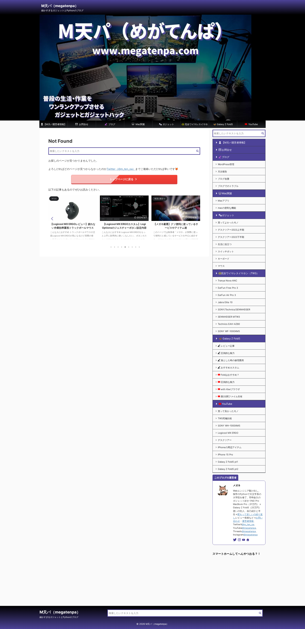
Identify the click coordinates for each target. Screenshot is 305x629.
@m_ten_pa (248, 524)
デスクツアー (225, 440)
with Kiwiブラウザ (230, 389)
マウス (221, 265)
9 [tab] (139, 247)
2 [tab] (114, 247)
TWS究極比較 (225, 418)
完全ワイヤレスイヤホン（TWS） (196, 125)
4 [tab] (121, 247)
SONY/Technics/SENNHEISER (234, 309)
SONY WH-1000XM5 (229, 425)
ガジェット (168, 124)
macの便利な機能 (227, 207)
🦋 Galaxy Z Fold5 (223, 124)
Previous (51, 218)
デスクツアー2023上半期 (231, 229)
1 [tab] (111, 247)
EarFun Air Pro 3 (227, 295)
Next (197, 218)
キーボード (223, 258)
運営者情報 (248, 521)
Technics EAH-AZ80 (229, 324)
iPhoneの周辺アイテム (229, 447)
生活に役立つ (225, 244)
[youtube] (244, 539)
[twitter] (235, 539)
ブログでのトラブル (228, 186)
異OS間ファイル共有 (231, 396)
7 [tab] (132, 247)
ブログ (111, 124)
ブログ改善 (223, 178)
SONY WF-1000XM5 (229, 331)
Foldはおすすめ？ (230, 374)
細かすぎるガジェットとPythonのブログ (59, 617)
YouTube (253, 124)
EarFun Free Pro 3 (228, 287)
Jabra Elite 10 (225, 302)
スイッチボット (226, 251)
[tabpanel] (72, 219)
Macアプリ (223, 200)
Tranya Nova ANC (227, 280)
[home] (248, 540)
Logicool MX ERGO (228, 432)
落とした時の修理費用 (232, 360)
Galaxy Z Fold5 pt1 (228, 461)
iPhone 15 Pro (225, 454)
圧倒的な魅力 (228, 353)
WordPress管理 (226, 164)
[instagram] (239, 539)
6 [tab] (128, 247)
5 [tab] (125, 247)
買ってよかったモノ (228, 222)
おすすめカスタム (230, 367)
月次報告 (222, 171)
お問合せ (83, 124)
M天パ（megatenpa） (59, 6)
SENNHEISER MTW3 (229, 316)
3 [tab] (118, 247)
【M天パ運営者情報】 (55, 124)
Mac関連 (140, 124)
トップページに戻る (121, 179)
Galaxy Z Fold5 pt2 (228, 469)
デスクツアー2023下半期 (231, 237)
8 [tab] (135, 247)
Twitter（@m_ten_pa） (121, 169)
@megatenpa (249, 528)
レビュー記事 (228, 345)
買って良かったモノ (228, 411)
